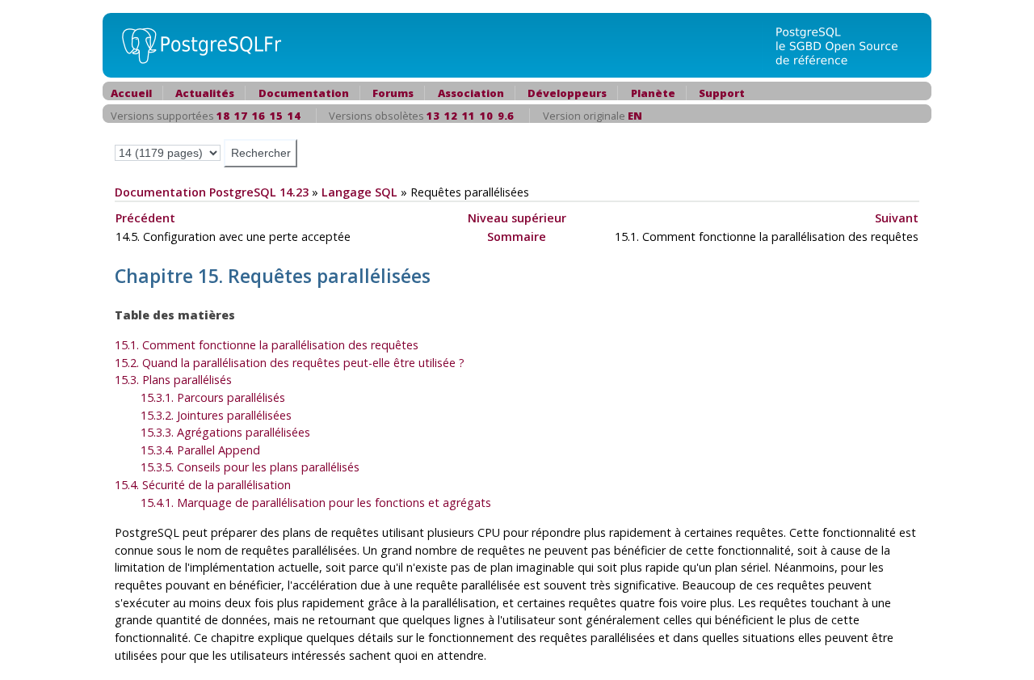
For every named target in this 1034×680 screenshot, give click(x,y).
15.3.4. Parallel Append (200, 450)
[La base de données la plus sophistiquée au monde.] (846, 44)
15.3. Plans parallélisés (173, 379)
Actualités (204, 93)
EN (635, 115)
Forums (393, 93)
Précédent (145, 218)
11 (468, 115)
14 (294, 115)
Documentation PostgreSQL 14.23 (212, 192)
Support (722, 93)
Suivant (896, 218)
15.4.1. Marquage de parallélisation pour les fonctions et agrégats (316, 502)
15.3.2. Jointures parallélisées (216, 415)
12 (450, 115)
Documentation (303, 93)
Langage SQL (359, 192)
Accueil (131, 93)
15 (276, 115)
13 (433, 115)
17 (240, 115)
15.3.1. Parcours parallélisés (213, 397)
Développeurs (567, 93)
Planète (653, 93)
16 (258, 115)
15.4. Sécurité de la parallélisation (203, 484)
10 (486, 115)
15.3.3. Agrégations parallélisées (225, 432)
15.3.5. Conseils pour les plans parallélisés (250, 467)
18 (222, 115)
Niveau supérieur (517, 218)
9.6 (506, 115)
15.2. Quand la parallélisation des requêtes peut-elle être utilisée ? (289, 362)
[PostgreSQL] (195, 44)
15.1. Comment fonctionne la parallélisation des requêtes (266, 345)
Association (471, 93)
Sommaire (516, 236)
